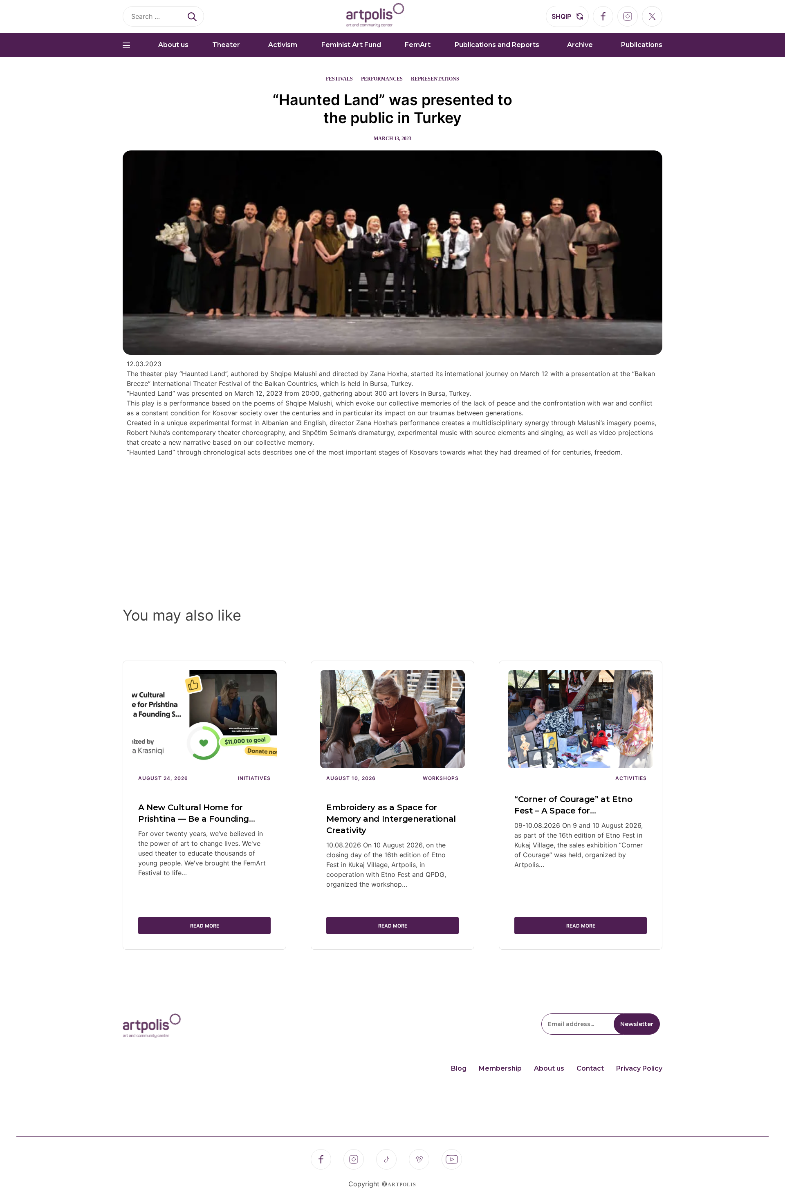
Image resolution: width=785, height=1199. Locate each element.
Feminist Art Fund (351, 45)
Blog (459, 1068)
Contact (590, 1068)
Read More (204, 926)
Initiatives (254, 778)
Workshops (441, 778)
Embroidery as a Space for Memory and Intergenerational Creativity (391, 818)
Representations (435, 79)
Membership (500, 1068)
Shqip (561, 16)
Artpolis (402, 1185)
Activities (631, 778)
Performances (382, 79)
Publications (641, 45)
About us (173, 45)
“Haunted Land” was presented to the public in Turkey (392, 109)
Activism (282, 45)
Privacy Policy (639, 1068)
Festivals (339, 79)
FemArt (418, 45)
